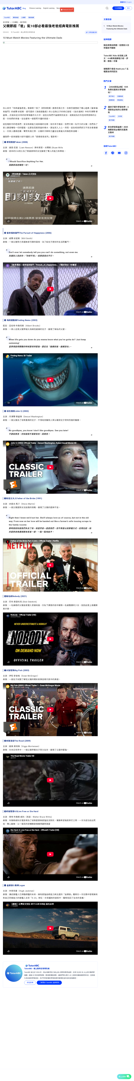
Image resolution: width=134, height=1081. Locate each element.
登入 (128, 8)
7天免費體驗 (118, 8)
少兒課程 (15, 22)
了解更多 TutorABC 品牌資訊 (49, 982)
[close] (72, 12)
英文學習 (6, 22)
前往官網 (30, 982)
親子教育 (23, 22)
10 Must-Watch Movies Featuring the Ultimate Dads (116, 27)
